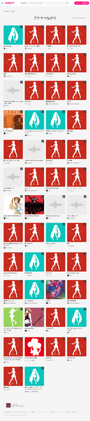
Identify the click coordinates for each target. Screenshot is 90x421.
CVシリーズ (61, 412)
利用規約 (33, 412)
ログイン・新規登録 (81, 3)
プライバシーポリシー (42, 412)
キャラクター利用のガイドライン (21, 412)
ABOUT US (75, 412)
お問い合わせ (53, 412)
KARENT (68, 412)
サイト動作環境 (7, 412)
